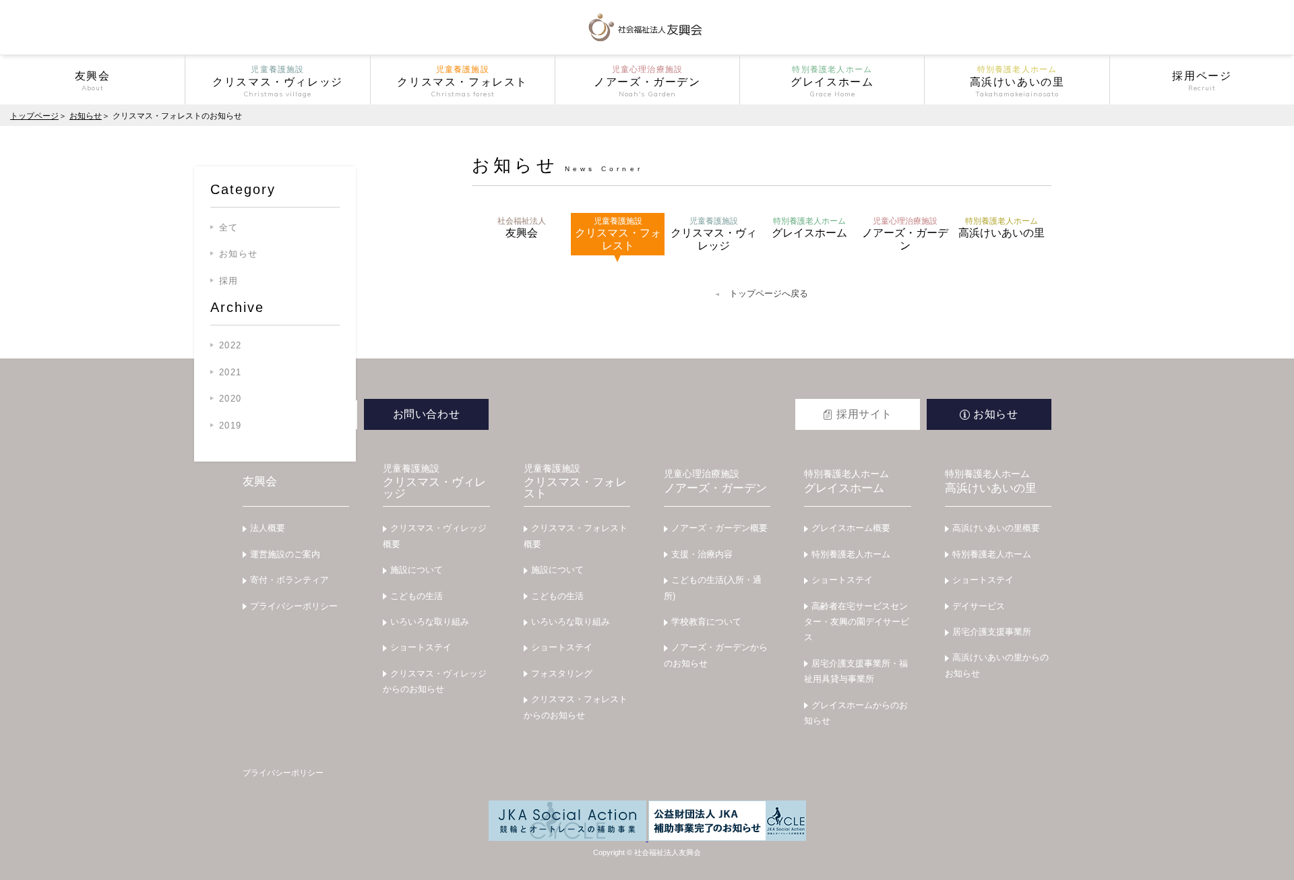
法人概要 (267, 528)
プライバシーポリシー (294, 606)
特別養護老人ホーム (850, 554)
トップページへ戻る (768, 293)
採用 (229, 281)
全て (229, 227)
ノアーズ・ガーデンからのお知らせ (716, 655)
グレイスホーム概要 (850, 528)
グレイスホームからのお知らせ (856, 713)
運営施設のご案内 (285, 554)
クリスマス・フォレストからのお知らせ (575, 707)
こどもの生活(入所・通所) (713, 587)
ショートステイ (421, 647)
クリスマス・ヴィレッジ (714, 233)
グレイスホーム (809, 227)
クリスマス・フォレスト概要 (575, 535)
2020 (230, 399)
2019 (230, 425)
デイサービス (978, 606)
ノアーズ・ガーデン (905, 233)
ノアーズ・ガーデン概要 (719, 528)
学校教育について (706, 622)
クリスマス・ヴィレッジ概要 (435, 535)
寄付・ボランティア (289, 580)
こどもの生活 (416, 596)
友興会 (521, 227)
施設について (416, 570)
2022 (230, 345)
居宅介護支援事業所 (991, 632)
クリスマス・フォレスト (618, 233)
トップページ (34, 116)
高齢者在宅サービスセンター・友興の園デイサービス (856, 622)
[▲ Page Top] (1268, 854)
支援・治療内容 (702, 554)
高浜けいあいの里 (1001, 227)
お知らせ (85, 116)
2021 (230, 372)
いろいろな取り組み (429, 622)
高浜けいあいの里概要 (996, 528)
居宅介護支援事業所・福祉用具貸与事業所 (856, 671)
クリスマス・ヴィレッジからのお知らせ (435, 681)
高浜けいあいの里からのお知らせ (997, 665)
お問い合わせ (426, 414)
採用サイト (864, 414)
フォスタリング (561, 673)
